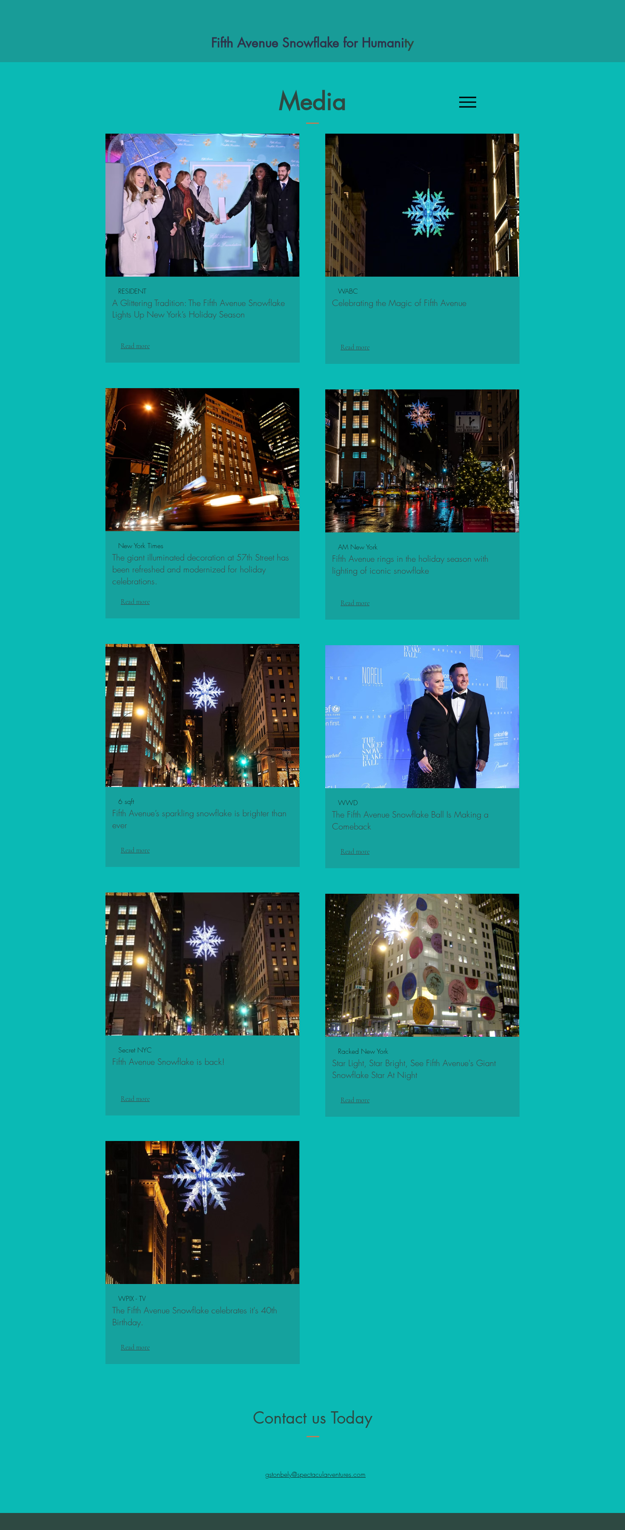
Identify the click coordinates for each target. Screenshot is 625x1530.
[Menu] (467, 102)
